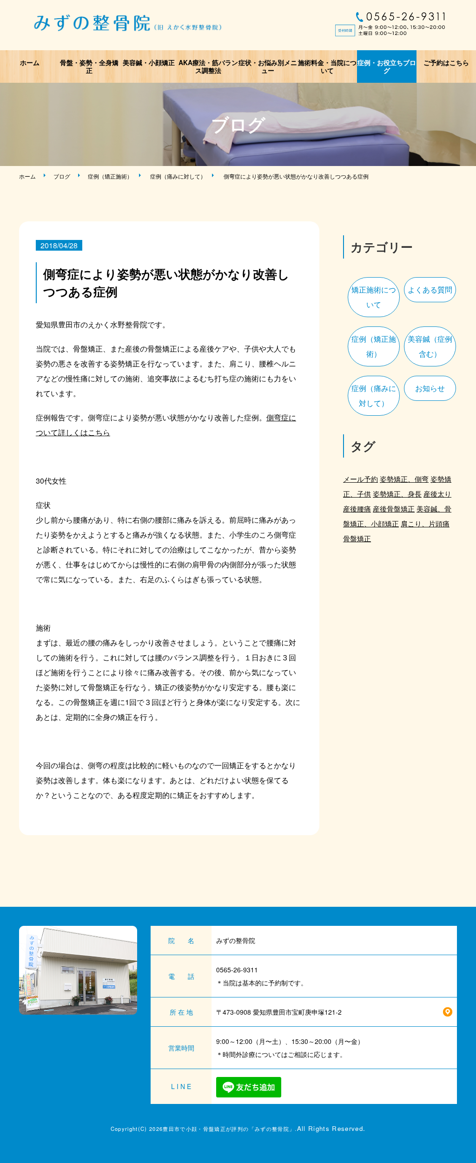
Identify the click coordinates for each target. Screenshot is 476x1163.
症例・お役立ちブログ (386, 66)
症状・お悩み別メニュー (267, 66)
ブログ (61, 176)
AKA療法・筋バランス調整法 (208, 66)
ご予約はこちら (446, 62)
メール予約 (360, 479)
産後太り (437, 493)
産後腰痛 (357, 508)
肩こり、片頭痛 (425, 523)
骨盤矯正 (357, 538)
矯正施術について (373, 297)
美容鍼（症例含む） (430, 346)
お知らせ (430, 388)
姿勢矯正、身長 (397, 493)
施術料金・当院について (327, 66)
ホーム (30, 62)
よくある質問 (430, 289)
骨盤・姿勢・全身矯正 (89, 66)
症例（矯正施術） (110, 176)
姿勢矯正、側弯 (404, 479)
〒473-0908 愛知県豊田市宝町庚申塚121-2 (279, 1012)
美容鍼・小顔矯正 (149, 62)
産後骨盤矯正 (394, 508)
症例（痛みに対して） (178, 176)
